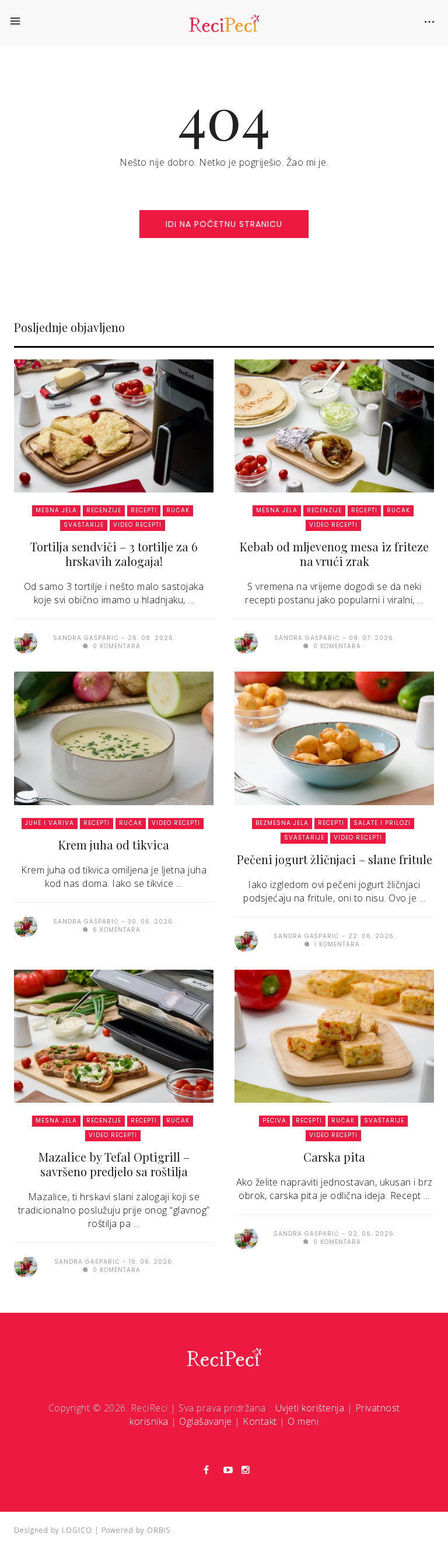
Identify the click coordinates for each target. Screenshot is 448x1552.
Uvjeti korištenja (310, 1407)
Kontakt (260, 1421)
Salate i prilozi (382, 823)
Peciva (274, 1120)
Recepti (144, 510)
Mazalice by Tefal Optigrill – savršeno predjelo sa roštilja (114, 1164)
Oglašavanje (205, 1421)
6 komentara (115, 929)
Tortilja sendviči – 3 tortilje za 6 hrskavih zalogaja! (114, 554)
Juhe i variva (49, 823)
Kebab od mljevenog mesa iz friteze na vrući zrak (334, 554)
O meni (303, 1421)
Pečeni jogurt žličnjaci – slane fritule (334, 859)
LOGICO (77, 1530)
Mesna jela (56, 510)
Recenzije (103, 510)
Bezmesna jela (282, 823)
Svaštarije (84, 524)
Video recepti (137, 524)
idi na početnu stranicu (224, 224)
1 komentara (336, 944)
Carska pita (334, 1157)
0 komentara (115, 646)
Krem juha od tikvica (113, 844)
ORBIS (158, 1530)
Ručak (178, 510)
